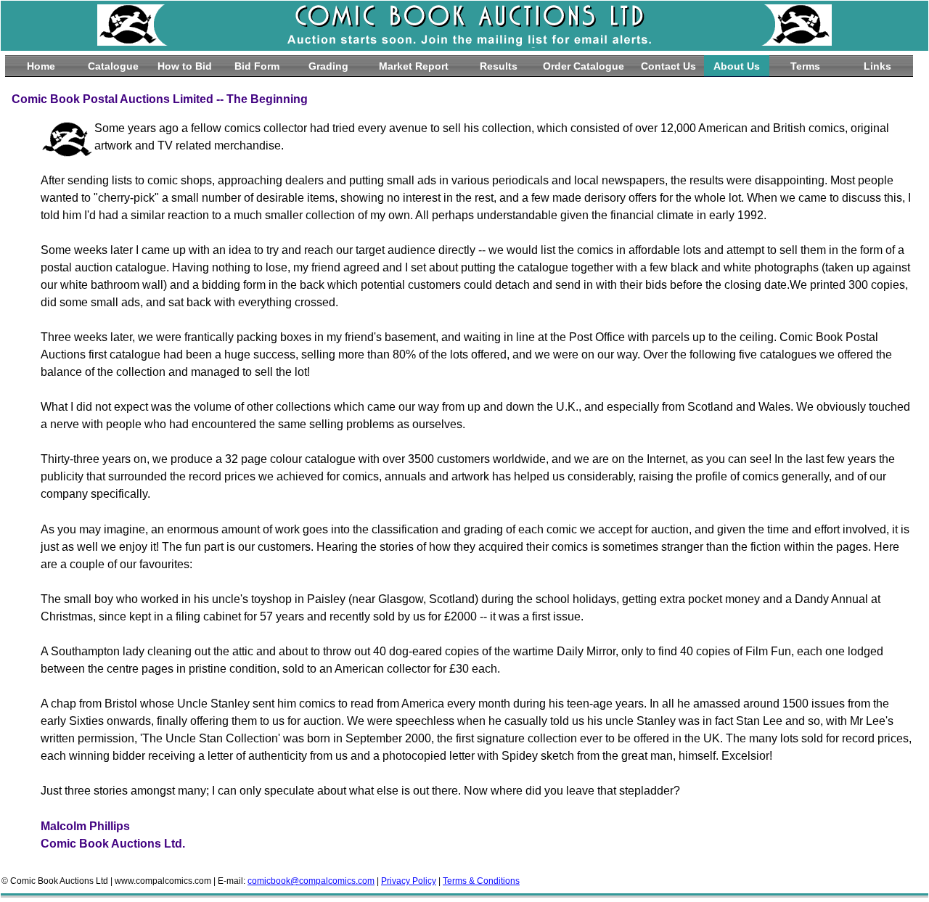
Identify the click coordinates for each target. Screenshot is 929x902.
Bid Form (256, 66)
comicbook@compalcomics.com (311, 881)
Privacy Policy (408, 881)
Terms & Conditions (481, 881)
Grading (328, 66)
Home (41, 66)
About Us (736, 66)
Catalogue (113, 66)
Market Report (414, 66)
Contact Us (668, 66)
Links (877, 66)
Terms (805, 66)
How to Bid (184, 66)
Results (498, 66)
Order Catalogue (583, 66)
